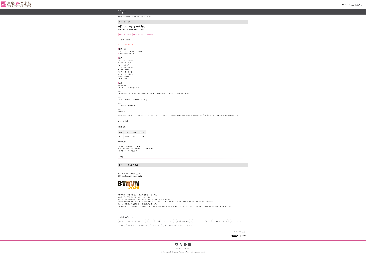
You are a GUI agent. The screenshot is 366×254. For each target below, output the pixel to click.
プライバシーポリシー (183, 249)
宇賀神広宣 (129, 74)
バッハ (195, 221)
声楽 (158, 221)
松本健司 (130, 72)
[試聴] (119, 91)
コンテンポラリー (142, 225)
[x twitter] (181, 244)
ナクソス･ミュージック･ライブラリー (151, 115)
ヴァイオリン (156, 225)
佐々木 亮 (128, 63)
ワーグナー (205, 221)
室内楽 (121, 221)
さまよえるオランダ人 (220, 221)
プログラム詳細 (126, 34)
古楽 (181, 225)
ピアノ (151, 221)
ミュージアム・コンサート (136, 221)
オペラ (121, 225)
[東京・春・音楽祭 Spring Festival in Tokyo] (16, 4)
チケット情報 (139, 34)
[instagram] (189, 244)
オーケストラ (168, 221)
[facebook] (185, 244)
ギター (130, 225)
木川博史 (126, 76)
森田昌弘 (130, 60)
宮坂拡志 (126, 65)
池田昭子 (128, 70)
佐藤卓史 (126, 79)
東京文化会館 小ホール (126, 54)
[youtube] (176, 244)
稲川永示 (130, 67)
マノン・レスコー (170, 225)
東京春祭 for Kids (183, 221)
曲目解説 (150, 34)
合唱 (188, 225)
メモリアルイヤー (236, 221)
